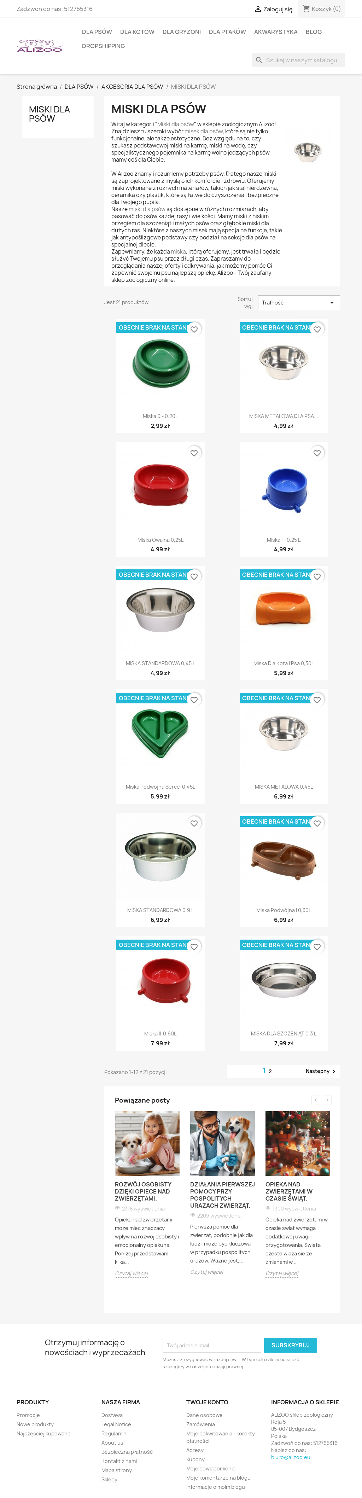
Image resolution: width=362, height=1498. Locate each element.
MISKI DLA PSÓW (49, 113)
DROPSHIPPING (103, 46)
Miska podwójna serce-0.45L (160, 786)
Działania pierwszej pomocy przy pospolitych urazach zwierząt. (222, 1194)
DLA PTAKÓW (227, 32)
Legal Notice (116, 1424)
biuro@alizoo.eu (290, 1457)
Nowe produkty (35, 1424)
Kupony (195, 1459)
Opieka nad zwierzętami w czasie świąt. (289, 1191)
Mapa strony (116, 1470)
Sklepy (109, 1479)
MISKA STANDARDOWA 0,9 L (160, 910)
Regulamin (114, 1433)
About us (112, 1442)
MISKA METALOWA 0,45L (284, 786)
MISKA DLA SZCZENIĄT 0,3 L (283, 1033)
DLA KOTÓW (137, 32)
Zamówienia (200, 1424)
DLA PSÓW (97, 32)
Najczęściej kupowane (44, 1433)
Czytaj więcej (131, 1273)
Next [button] (327, 1100)
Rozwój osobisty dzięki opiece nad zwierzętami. (143, 1191)
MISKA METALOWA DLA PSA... (283, 416)
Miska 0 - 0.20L (160, 416)
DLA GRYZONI (182, 32)
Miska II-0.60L (160, 1033)
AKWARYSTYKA (276, 32)
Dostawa (112, 1415)
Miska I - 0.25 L (283, 539)
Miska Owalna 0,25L (160, 539)
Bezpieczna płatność (127, 1451)
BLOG (314, 32)
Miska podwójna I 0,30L (283, 910)
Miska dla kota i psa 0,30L (283, 663)
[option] (147, 1194)
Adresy (195, 1450)
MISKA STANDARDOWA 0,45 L (160, 663)
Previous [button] (315, 1100)
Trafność (299, 302)
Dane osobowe (204, 1415)
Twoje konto (207, 1402)
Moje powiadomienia (210, 1468)
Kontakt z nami (119, 1461)
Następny (322, 1071)
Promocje (28, 1415)
